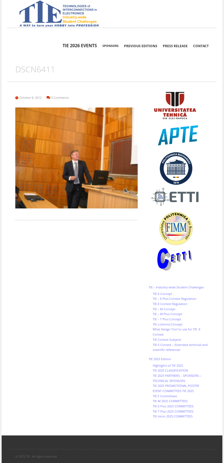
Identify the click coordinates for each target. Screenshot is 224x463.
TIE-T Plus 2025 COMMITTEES (173, 411)
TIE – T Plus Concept (167, 319)
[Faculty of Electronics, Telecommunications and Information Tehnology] (179, 197)
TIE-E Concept (162, 294)
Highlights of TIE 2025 (168, 365)
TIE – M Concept (164, 309)
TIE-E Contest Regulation (170, 304)
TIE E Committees (165, 396)
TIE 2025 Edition (160, 359)
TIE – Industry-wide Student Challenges (176, 287)
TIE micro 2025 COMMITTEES (173, 416)
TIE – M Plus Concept (167, 314)
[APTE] (179, 136)
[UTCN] (179, 106)
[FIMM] (179, 228)
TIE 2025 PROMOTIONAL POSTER (176, 386)
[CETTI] (179, 259)
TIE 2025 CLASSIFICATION (170, 370)
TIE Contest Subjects (167, 339)
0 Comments (60, 97)
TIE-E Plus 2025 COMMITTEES (173, 406)
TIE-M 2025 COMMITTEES (170, 401)
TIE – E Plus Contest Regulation (174, 299)
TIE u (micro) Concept (167, 324)
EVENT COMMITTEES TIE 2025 (173, 391)
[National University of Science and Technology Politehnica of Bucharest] (179, 168)
